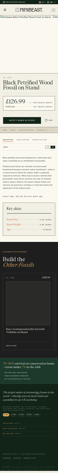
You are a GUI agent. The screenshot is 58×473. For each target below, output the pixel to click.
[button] (53, 10)
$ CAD (21, 414)
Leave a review (22, 140)
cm (48, 147)
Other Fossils (42, 130)
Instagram (7, 458)
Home (5, 130)
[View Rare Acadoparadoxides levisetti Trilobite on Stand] (28, 311)
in (53, 147)
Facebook (17, 458)
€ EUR (29, 414)
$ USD (37, 414)
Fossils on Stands (26, 130)
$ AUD (13, 414)
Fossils (13, 130)
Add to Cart (11, 346)
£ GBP (6, 414)
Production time (39, 140)
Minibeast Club (30, 458)
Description (8, 140)
